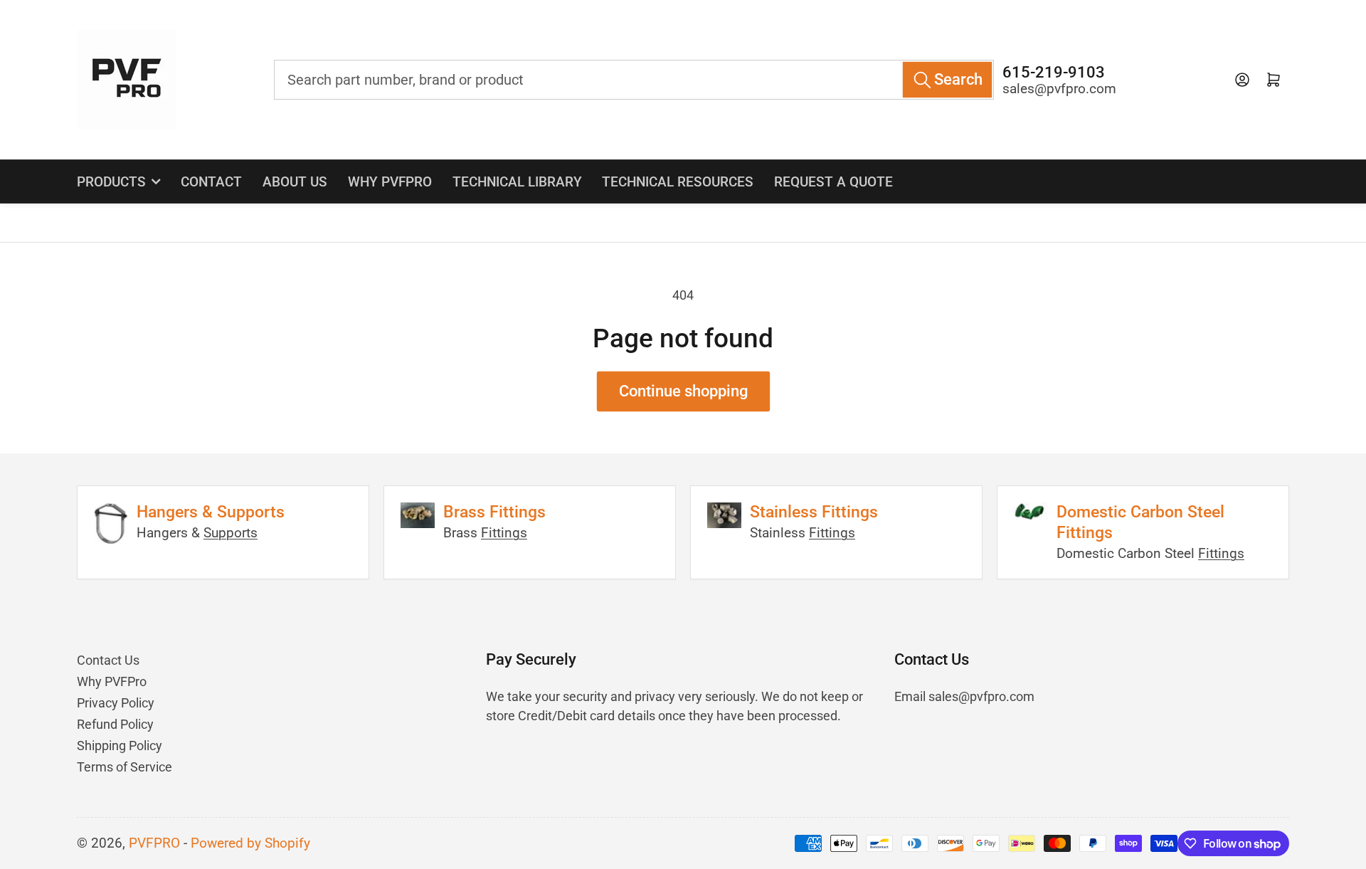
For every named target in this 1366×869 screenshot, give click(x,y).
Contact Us (108, 660)
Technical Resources (677, 182)
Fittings (504, 533)
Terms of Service (124, 766)
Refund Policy (115, 724)
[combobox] (634, 80)
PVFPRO (154, 843)
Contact (211, 182)
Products (111, 182)
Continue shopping (683, 391)
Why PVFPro (390, 182)
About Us (295, 182)
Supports (230, 533)
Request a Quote (833, 182)
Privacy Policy (115, 702)
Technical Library (517, 182)
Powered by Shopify (250, 843)
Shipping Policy (119, 745)
